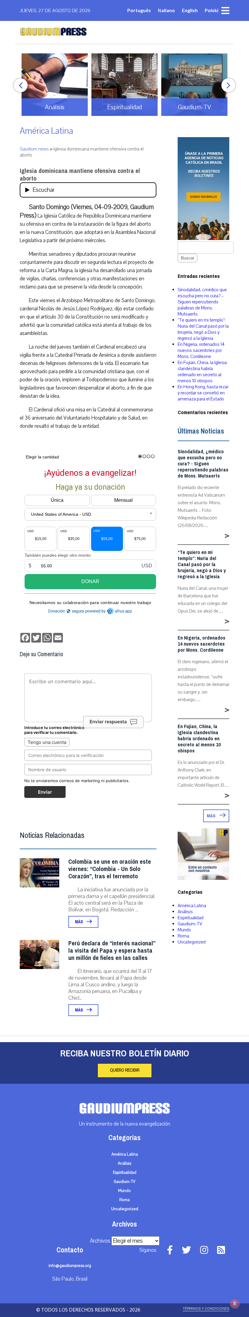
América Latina (46, 131)
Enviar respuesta (108, 721)
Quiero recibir (124, 1070)
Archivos (100, 1241)
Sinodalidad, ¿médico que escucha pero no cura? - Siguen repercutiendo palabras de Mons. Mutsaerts (203, 464)
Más (79, 922)
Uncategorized (192, 942)
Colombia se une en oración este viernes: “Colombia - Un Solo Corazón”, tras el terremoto (109, 869)
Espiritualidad (190, 918)
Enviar (45, 792)
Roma (183, 936)
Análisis (185, 912)
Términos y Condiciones (206, 1308)
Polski (211, 10)
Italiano (166, 10)
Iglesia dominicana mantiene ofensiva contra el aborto (80, 174)
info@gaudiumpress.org (70, 1265)
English (190, 10)
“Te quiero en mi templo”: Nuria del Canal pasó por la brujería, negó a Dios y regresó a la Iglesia (203, 329)
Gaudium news (34, 149)
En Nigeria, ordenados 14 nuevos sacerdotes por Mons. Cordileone (201, 350)
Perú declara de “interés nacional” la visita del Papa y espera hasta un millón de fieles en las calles (111, 951)
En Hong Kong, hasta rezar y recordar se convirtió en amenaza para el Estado (203, 393)
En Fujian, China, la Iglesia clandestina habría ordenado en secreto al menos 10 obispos (202, 372)
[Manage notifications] (235, 1304)
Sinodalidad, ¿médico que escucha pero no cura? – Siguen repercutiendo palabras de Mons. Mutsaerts (202, 302)
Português (139, 10)
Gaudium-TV (190, 924)
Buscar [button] (187, 258)
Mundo (184, 930)
